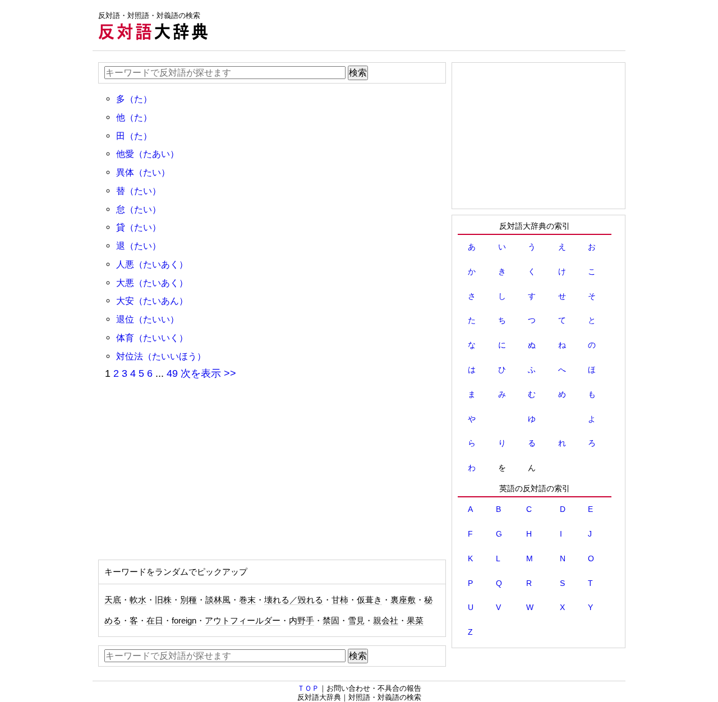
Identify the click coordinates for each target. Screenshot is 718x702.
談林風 (218, 599)
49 (172, 373)
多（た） (134, 99)
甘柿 (340, 599)
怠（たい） (138, 209)
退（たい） (138, 246)
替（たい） (138, 191)
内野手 (301, 620)
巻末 (247, 599)
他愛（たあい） (147, 154)
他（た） (134, 117)
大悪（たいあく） (152, 283)
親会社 (385, 620)
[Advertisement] (421, 25)
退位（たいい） (147, 319)
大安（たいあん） (152, 300)
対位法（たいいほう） (161, 356)
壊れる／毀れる (293, 599)
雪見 (356, 620)
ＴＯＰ (308, 688)
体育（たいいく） (152, 337)
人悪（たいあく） (152, 264)
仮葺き (369, 599)
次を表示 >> (208, 373)
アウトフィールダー (242, 620)
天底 (112, 599)
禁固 (331, 620)
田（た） (134, 136)
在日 (154, 620)
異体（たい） (143, 172)
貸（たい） (138, 227)
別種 (188, 599)
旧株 (163, 599)
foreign (184, 620)
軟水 (138, 599)
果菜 (415, 620)
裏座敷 (403, 599)
